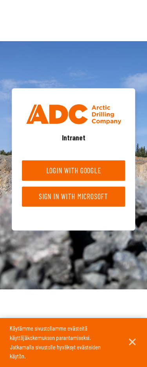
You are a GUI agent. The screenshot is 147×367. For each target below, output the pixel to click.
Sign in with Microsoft (73, 196)
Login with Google (73, 170)
